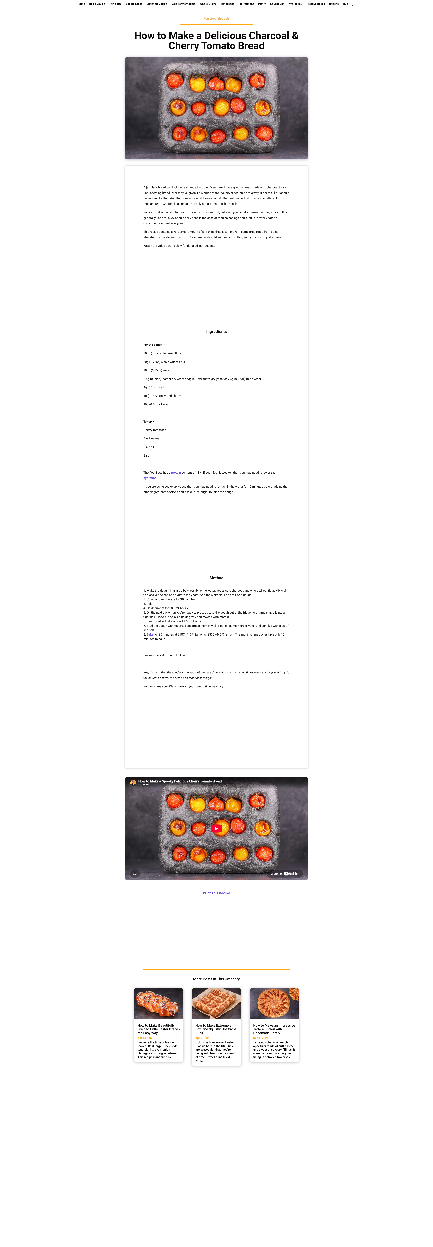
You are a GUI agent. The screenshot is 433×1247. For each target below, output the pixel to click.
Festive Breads (217, 19)
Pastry (262, 4)
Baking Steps (134, 4)
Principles (115, 4)
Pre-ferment (246, 4)
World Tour (296, 4)
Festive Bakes (316, 4)
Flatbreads (227, 4)
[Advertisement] (216, 276)
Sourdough (277, 4)
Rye (345, 4)
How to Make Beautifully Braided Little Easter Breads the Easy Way (159, 1029)
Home (81, 4)
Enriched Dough (157, 4)
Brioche (334, 4)
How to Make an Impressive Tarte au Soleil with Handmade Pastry (274, 1029)
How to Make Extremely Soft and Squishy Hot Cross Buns (215, 1029)
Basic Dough (97, 4)
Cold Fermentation (183, 4)
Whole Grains (207, 4)
